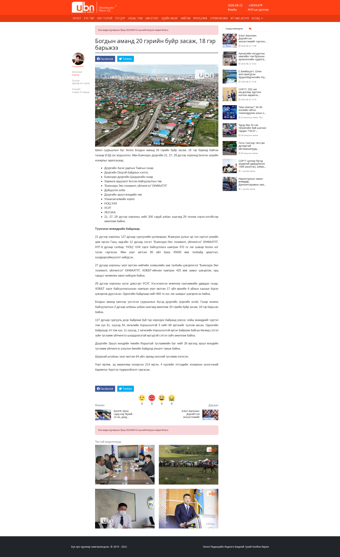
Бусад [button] (256, 18)
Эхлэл (77, 18)
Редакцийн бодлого (222, 546)
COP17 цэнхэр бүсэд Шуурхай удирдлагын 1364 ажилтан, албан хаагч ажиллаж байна (252, 165)
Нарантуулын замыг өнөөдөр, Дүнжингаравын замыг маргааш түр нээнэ (253, 183)
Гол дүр (120, 18)
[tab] (250, 29)
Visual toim (135, 18)
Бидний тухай (243, 546)
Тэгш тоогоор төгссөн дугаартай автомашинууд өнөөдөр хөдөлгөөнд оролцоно (252, 148)
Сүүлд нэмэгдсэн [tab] (234, 28)
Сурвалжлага (219, 18)
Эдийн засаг (169, 18)
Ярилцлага (200, 18)
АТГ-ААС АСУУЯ (240, 18)
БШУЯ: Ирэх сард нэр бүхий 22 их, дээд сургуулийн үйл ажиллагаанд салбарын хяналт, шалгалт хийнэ (123, 414)
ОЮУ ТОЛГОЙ (104, 18)
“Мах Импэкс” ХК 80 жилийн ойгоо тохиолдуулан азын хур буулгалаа (253, 111)
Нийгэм (185, 18)
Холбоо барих (260, 546)
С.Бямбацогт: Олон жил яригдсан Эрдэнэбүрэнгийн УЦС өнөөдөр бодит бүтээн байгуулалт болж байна (253, 77)
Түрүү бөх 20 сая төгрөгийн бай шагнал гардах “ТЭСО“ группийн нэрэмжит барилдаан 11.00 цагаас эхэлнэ (252, 132)
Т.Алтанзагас (78, 66)
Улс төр (89, 18)
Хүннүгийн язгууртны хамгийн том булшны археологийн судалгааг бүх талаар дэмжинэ (253, 58)
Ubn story (151, 18)
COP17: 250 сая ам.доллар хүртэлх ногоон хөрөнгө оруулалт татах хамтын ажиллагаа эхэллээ (253, 95)
